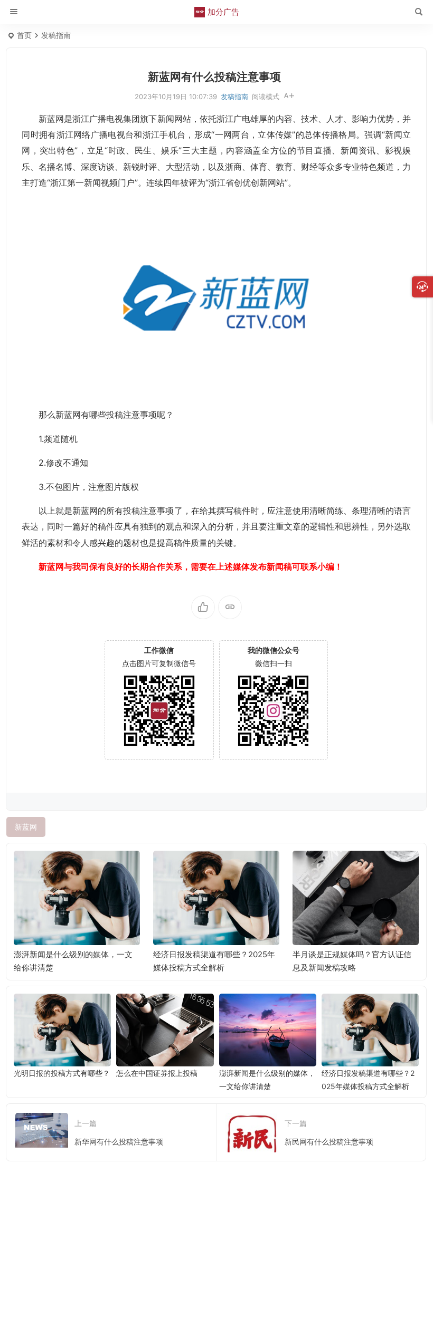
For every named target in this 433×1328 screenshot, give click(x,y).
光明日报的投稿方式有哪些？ (62, 1073)
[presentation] (357, 868)
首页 (24, 35)
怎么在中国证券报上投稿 (156, 1073)
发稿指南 (56, 35)
